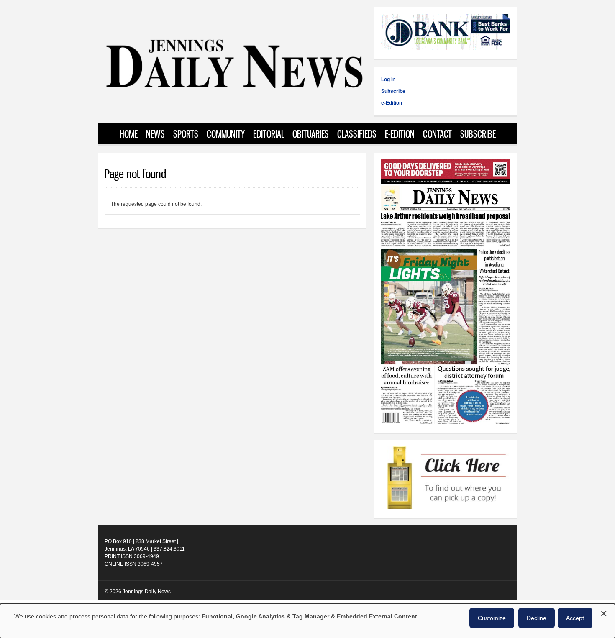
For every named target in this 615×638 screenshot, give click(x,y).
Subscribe (393, 91)
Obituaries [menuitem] (310, 134)
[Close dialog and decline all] (603, 612)
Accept (575, 618)
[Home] (233, 88)
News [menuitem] (155, 134)
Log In (388, 79)
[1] (445, 478)
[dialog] (307, 621)
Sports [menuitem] (185, 134)
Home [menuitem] (129, 134)
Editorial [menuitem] (268, 134)
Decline (536, 618)
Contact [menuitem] (437, 134)
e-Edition (391, 103)
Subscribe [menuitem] (478, 134)
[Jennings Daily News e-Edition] (445, 422)
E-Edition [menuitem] (400, 134)
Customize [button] (492, 618)
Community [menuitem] (226, 134)
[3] (445, 33)
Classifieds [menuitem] (357, 134)
